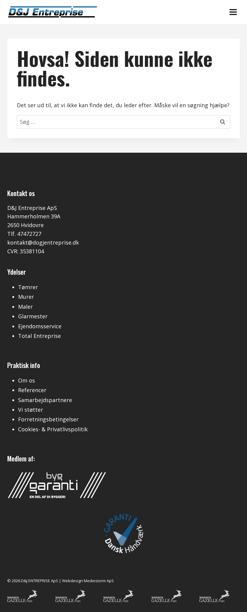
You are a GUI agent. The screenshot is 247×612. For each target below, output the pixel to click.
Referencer (32, 390)
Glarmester (33, 316)
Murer (26, 296)
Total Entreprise (39, 335)
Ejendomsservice (39, 326)
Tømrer (28, 287)
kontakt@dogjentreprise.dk (43, 242)
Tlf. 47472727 (24, 233)
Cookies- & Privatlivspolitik (53, 429)
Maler (25, 306)
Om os (26, 380)
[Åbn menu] (233, 12)
